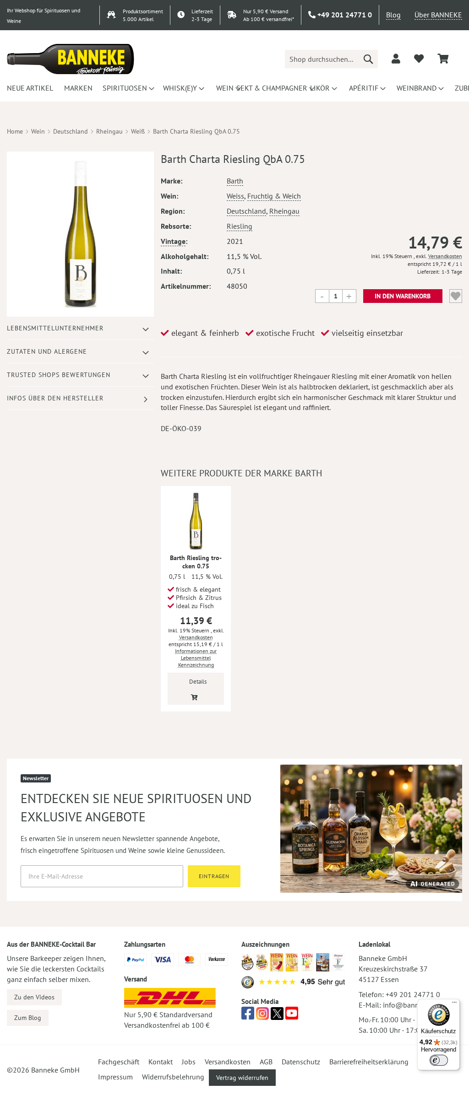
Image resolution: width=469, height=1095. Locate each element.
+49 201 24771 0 (413, 994)
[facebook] (247, 1015)
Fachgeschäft (118, 1061)
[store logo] (70, 59)
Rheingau (109, 131)
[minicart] (442, 59)
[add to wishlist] (419, 58)
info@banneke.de (411, 1004)
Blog (393, 14)
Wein (38, 131)
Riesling (239, 226)
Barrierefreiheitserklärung (369, 1061)
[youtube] (291, 1015)
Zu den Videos (34, 997)
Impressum (115, 1076)
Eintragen (214, 876)
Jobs (189, 1061)
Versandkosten (445, 256)
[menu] (234, 88)
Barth (235, 180)
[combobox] (331, 59)
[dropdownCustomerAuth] (396, 58)
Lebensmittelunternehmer (55, 328)
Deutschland (70, 131)
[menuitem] (28, 88)
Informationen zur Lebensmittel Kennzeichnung (196, 657)
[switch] (439, 1060)
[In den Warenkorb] (194, 697)
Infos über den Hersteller (55, 398)
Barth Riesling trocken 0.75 (196, 562)
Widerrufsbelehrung (173, 1076)
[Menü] (454, 1004)
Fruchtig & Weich (274, 195)
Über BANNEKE (438, 14)
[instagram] (262, 1015)
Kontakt (160, 1061)
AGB (266, 1061)
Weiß (138, 131)
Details (198, 681)
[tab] (80, 328)
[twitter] (277, 1015)
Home (15, 131)
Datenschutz (301, 1061)
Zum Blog (27, 1018)
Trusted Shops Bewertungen (58, 375)
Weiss (235, 195)
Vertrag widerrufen (242, 1077)
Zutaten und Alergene (47, 351)
